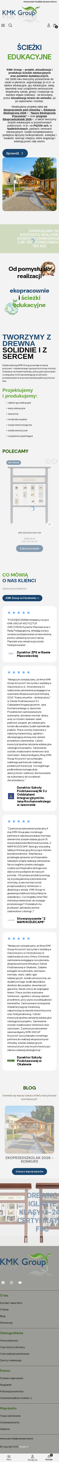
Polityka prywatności (11, 1391)
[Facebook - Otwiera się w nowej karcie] (3, 1283)
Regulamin (6, 1384)
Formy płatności (9, 1340)
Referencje (6, 1322)
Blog (2, 1316)
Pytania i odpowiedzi (11, 1378)
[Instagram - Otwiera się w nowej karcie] (11, 1283)
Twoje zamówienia (10, 1415)
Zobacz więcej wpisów (29, 1171)
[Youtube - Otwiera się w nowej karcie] (20, 1283)
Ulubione (5, 1429)
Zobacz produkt (29, 548)
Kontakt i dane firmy (11, 1302)
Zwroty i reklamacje (10, 1360)
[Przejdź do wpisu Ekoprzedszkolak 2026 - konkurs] (29, 1130)
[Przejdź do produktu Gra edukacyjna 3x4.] (29, 494)
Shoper (22, 1446)
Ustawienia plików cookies (15, 1397)
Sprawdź (12, 153)
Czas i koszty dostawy (12, 1347)
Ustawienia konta (9, 1422)
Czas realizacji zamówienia (14, 1353)
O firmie (4, 1309)
